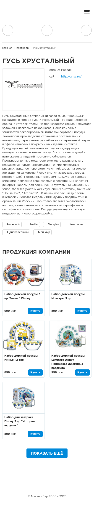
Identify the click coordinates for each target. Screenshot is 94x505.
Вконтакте (76, 224)
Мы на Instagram (39, 477)
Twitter (34, 224)
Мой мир (44, 232)
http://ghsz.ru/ (71, 76)
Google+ (53, 224)
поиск (47, 30)
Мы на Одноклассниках (49, 477)
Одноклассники (18, 232)
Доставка (8, 30)
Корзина (86, 30)
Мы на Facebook (28, 477)
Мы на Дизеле (63, 477)
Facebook (13, 224)
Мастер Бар (19, 13)
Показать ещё (47, 453)
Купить (35, 311)
